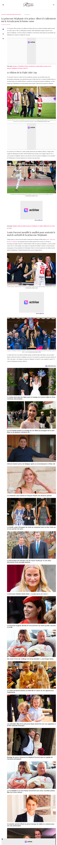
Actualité (3, 14)
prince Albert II (50, 239)
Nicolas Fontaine (6, 24)
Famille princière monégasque (13, 14)
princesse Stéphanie (12, 241)
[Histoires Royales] (28, 4)
